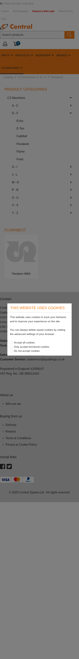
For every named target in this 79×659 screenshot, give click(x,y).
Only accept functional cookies (31, 346)
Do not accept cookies (27, 350)
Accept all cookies (24, 342)
